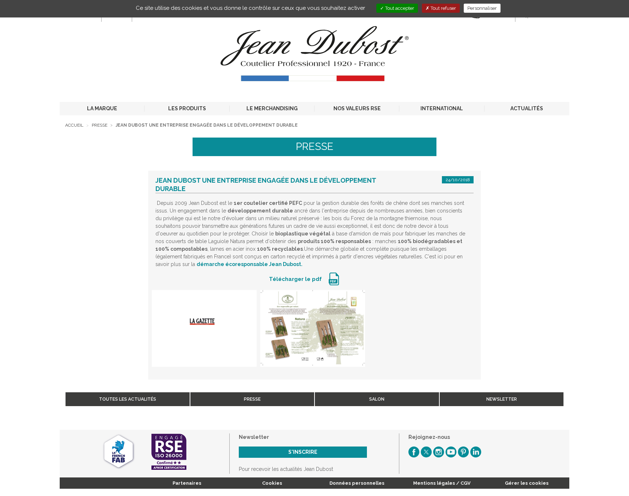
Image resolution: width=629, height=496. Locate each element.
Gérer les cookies (527, 483)
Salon (376, 399)
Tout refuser (443, 8)
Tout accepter (399, 8)
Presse (99, 125)
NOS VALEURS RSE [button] (357, 108)
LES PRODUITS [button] (187, 108)
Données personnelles (356, 483)
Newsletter (501, 399)
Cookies (272, 483)
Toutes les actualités (127, 399)
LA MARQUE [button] (102, 108)
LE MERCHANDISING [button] (272, 108)
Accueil (74, 125)
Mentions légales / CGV (442, 483)
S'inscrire (302, 452)
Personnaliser (482, 8)
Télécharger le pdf (296, 279)
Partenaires (187, 483)
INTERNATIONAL (441, 108)
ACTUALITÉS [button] (526, 108)
